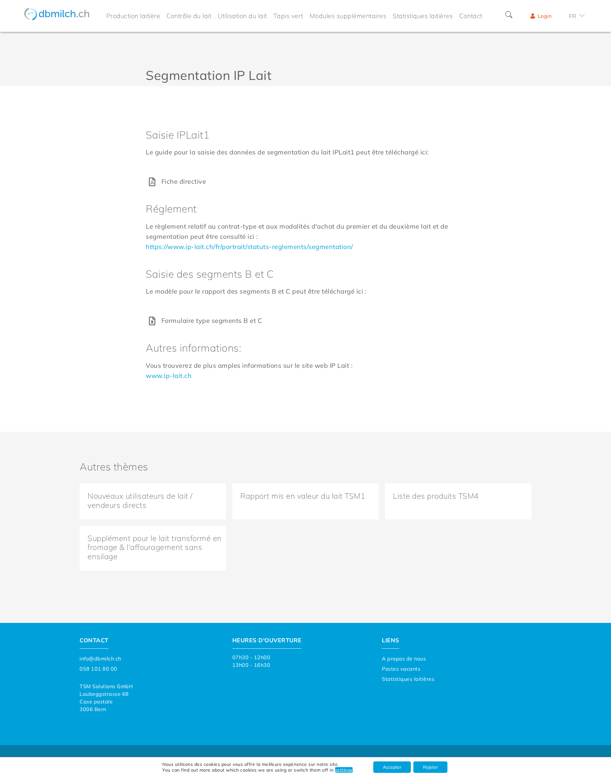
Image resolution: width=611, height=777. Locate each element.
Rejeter (430, 767)
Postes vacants (401, 669)
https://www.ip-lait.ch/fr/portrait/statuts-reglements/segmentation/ (249, 247)
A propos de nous (404, 658)
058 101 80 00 (98, 669)
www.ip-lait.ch (169, 376)
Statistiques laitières (408, 679)
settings (344, 770)
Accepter (392, 767)
